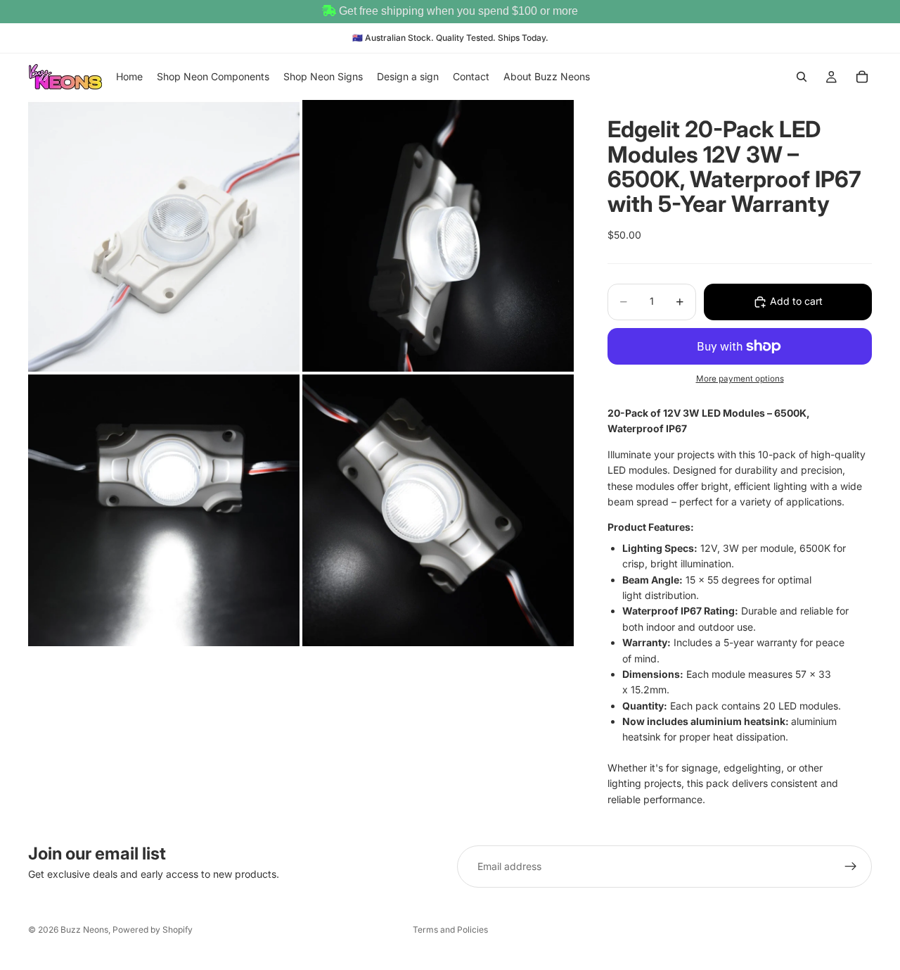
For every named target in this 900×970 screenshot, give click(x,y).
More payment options (740, 379)
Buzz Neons (84, 929)
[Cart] (862, 76)
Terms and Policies (450, 929)
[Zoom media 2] (438, 236)
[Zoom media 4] (438, 510)
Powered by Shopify (152, 929)
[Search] (801, 76)
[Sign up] (851, 866)
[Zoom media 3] (164, 510)
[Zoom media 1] (164, 236)
